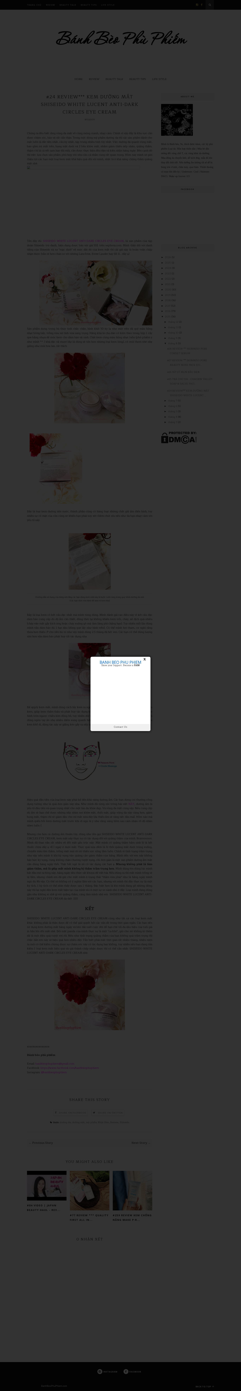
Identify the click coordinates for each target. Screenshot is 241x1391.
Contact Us (120, 727)
